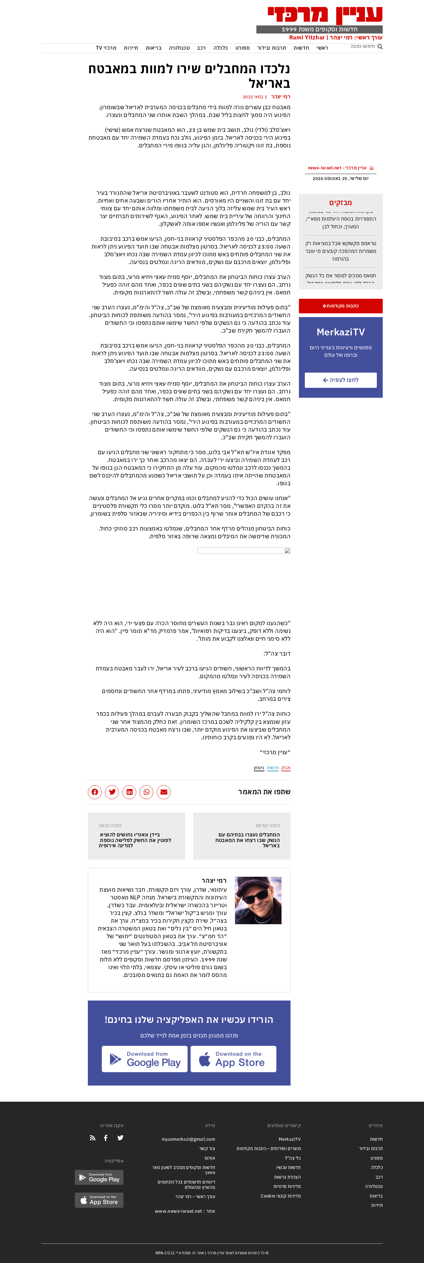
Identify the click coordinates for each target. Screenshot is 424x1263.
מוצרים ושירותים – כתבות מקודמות (269, 1149)
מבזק (286, 767)
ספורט (243, 48)
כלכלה (221, 48)
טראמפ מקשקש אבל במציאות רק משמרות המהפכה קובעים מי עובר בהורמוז (341, 246)
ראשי (322, 48)
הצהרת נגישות (287, 1177)
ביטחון (259, 767)
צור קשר (207, 1149)
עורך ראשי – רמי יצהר (195, 1197)
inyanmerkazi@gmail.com (188, 1139)
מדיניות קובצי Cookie (281, 1196)
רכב (201, 48)
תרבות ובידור (271, 48)
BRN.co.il (165, 1253)
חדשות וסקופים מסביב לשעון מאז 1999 (184, 1170)
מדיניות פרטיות (287, 1186)
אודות (210, 1158)
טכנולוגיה (179, 48)
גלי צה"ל (293, 1158)
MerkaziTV (290, 1139)
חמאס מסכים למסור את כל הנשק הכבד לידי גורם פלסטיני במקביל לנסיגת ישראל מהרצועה (340, 278)
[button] (164, 792)
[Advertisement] (135, 23)
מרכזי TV (106, 48)
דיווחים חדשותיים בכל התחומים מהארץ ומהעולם (186, 1184)
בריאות (153, 48)
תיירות (131, 48)
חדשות (301, 48)
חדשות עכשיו (288, 1168)
